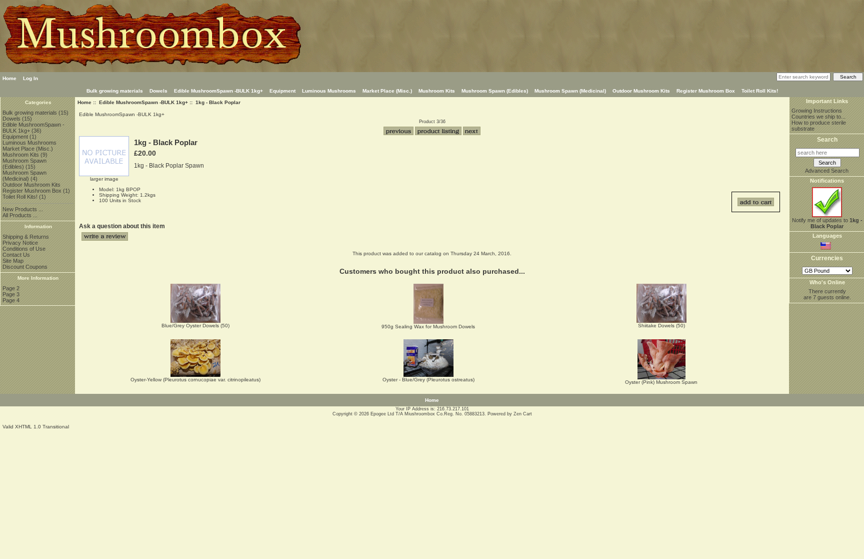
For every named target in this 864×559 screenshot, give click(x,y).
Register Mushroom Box (705, 91)
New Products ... (22, 209)
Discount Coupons (25, 267)
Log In (30, 78)
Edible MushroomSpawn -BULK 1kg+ (143, 102)
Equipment (283, 91)
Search (827, 139)
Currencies (827, 258)
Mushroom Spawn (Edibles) (495, 91)
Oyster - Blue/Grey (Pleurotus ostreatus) (428, 379)
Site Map (13, 261)
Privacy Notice (20, 243)
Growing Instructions (817, 111)
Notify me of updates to (827, 223)
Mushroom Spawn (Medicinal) (570, 91)
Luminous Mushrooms (329, 91)
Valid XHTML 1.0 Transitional (35, 426)
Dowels (159, 91)
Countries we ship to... (819, 117)
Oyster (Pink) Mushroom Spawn (661, 382)
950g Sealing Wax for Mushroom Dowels (428, 326)
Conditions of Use (24, 249)
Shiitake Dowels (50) (661, 325)
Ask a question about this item (122, 226)
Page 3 (11, 294)
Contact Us (16, 255)
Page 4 (11, 300)
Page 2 (11, 288)
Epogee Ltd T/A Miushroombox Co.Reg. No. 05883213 (427, 413)
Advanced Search (826, 171)
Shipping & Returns (25, 237)
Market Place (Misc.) (387, 91)
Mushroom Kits (436, 91)
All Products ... (20, 215)
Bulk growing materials (114, 91)
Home (9, 78)
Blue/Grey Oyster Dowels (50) (196, 325)
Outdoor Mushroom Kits (641, 91)
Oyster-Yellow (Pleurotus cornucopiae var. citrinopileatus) (195, 379)
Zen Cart (523, 413)
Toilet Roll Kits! (760, 91)
